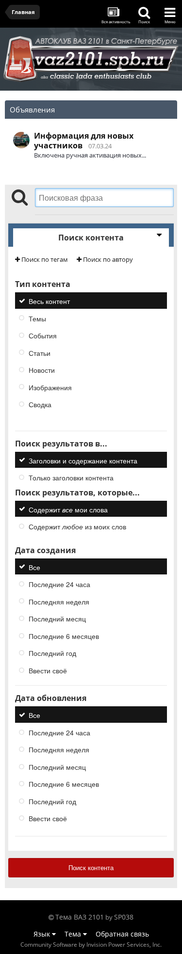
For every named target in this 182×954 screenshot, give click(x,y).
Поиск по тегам (44, 259)
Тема (74, 933)
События (43, 335)
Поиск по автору (107, 259)
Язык (42, 933)
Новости (42, 370)
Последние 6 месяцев (64, 635)
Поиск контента (91, 867)
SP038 (123, 917)
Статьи (39, 352)
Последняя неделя (59, 601)
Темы (37, 318)
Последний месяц (57, 618)
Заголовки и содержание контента (83, 460)
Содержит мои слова (68, 509)
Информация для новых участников (83, 140)
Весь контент (49, 301)
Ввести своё (48, 670)
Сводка (40, 404)
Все (34, 567)
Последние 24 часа (59, 584)
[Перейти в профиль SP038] (21, 140)
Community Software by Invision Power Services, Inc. (91, 944)
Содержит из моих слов (77, 526)
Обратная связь (122, 933)
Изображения (50, 387)
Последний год (52, 653)
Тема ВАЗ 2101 (79, 917)
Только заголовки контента (71, 477)
